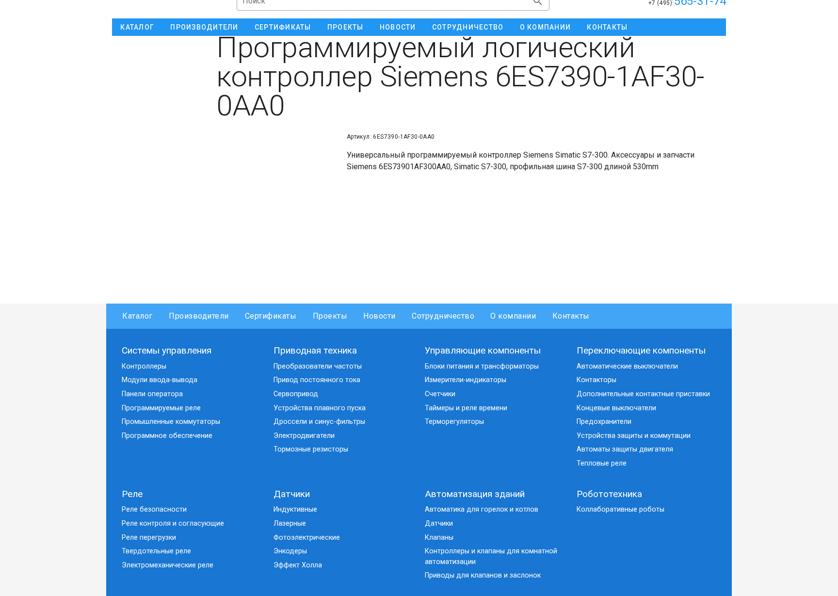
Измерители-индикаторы (465, 380)
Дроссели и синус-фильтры (319, 422)
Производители (199, 316)
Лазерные (290, 523)
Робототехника (609, 493)
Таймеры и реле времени (466, 408)
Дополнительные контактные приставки (643, 394)
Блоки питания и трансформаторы (482, 366)
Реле (132, 493)
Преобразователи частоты (318, 366)
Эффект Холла (298, 565)
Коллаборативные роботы (620, 509)
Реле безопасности (154, 509)
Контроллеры (144, 366)
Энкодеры (290, 551)
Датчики (292, 493)
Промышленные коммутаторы (171, 422)
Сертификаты (271, 316)
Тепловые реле (602, 463)
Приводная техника (315, 350)
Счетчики (440, 394)
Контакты (570, 316)
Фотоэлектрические (307, 537)
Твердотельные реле (156, 551)
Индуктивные (295, 509)
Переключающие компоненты (641, 350)
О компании (513, 316)
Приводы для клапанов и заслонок (483, 575)
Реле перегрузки (149, 537)
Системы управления (166, 350)
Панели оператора (152, 394)
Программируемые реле (161, 408)
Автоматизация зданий (475, 493)
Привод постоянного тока (317, 380)
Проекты (330, 316)
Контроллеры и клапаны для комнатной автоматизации (491, 556)
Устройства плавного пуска (320, 408)
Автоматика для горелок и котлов (481, 509)
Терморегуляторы (454, 422)
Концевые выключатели (616, 408)
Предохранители (604, 422)
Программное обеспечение (167, 436)
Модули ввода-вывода (159, 380)
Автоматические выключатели (627, 366)
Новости (379, 316)
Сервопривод (296, 394)
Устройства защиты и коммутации (634, 436)
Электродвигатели (304, 436)
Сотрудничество (443, 316)
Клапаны (439, 537)
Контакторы (596, 380)
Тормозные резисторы (311, 449)
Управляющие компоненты (483, 350)
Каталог (137, 316)
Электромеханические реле (167, 565)
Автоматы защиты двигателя (625, 449)
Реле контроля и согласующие (173, 523)
